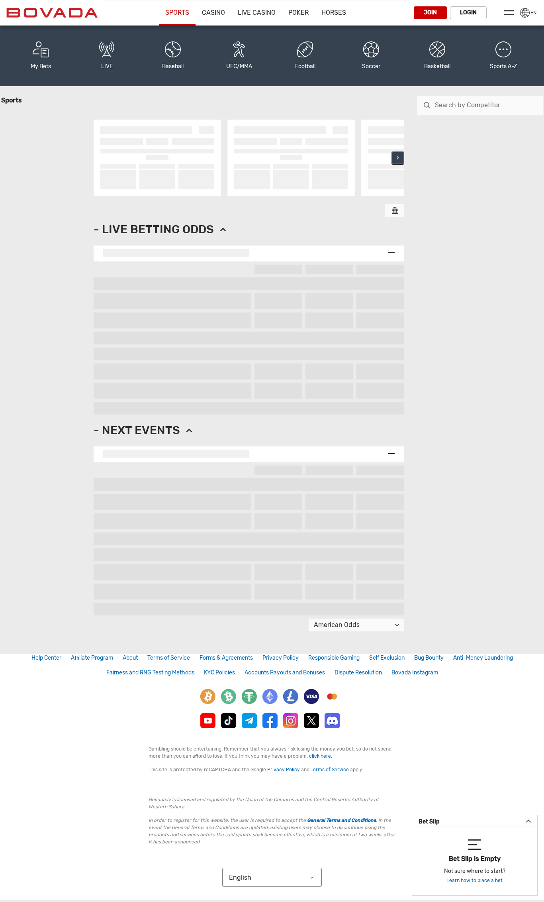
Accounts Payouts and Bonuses (285, 672)
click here (320, 756)
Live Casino (257, 12)
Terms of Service (168, 657)
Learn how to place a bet (474, 880)
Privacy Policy (280, 657)
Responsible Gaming (334, 657)
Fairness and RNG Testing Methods (150, 672)
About (130, 657)
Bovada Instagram (414, 672)
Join (430, 12)
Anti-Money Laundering (483, 657)
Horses (333, 12)
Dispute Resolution (358, 672)
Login (468, 12)
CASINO (213, 12)
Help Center (46, 657)
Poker (298, 12)
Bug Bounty (429, 657)
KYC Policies (219, 672)
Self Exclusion (387, 657)
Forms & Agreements (226, 657)
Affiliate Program (92, 657)
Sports (177, 12)
